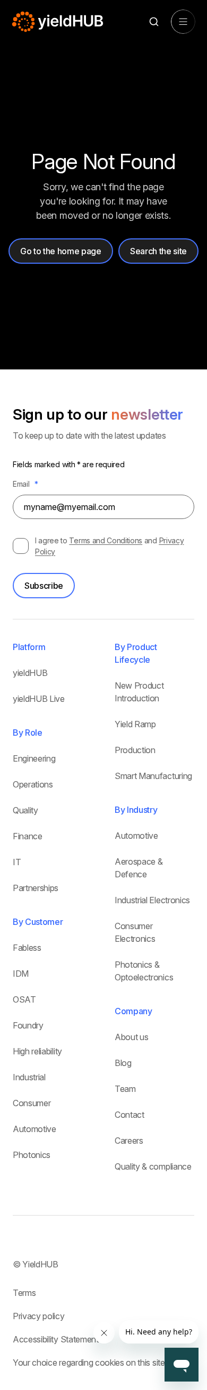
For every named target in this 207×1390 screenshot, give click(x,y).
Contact (129, 1114)
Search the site (158, 251)
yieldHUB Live (39, 698)
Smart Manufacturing (153, 776)
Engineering (34, 758)
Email (25, 483)
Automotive (34, 1129)
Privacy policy (39, 1316)
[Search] (154, 22)
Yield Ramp (135, 724)
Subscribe (43, 585)
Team (125, 1088)
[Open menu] (183, 22)
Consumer (31, 1103)
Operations (33, 784)
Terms (24, 1292)
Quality (25, 810)
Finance (27, 836)
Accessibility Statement (56, 1339)
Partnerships (35, 888)
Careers (129, 1140)
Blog (123, 1063)
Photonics (31, 1155)
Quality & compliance (153, 1166)
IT (17, 862)
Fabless (27, 947)
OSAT (24, 999)
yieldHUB (30, 673)
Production (135, 750)
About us (131, 1037)
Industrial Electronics (152, 900)
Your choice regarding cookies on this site (89, 1362)
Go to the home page (60, 251)
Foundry (28, 1025)
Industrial (29, 1077)
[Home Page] (58, 21)
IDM (21, 973)
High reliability (37, 1051)
